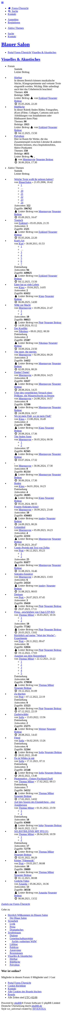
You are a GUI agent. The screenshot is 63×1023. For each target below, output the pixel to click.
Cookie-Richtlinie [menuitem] (17, 985)
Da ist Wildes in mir (24, 758)
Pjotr (41, 322)
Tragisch (18, 220)
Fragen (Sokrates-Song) (26, 506)
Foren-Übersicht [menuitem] (19, 8)
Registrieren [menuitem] (14, 22)
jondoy (42, 518)
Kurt (21, 243)
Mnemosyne (29, 159)
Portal (11, 52)
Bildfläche (19, 106)
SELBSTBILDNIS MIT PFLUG (31, 831)
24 (22, 202)
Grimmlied (19, 527)
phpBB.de (37, 1005)
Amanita (23, 883)
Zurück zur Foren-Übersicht (15, 904)
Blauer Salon (15, 44)
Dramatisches (16, 929)
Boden (17, 483)
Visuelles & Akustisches (20, 59)
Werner (42, 729)
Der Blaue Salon (18, 918)
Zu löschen (20, 693)
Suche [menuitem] (14, 11)
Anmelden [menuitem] (13, 19)
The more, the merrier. (25, 351)
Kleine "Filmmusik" (24, 860)
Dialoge (14, 935)
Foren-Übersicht (22, 982)
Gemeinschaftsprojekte (21, 938)
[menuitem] (12, 14)
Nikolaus (23, 331)
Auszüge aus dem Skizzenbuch (30, 655)
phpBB (18, 1003)
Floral (17, 737)
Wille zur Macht (22, 305)
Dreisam (18, 594)
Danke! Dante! (21, 372)
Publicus (14, 947)
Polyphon (19, 136)
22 (22, 196)
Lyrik (12, 923)
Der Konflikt (20, 328)
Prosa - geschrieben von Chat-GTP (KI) (34, 612)
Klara (21, 287)
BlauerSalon (25, 182)
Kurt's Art (19, 240)
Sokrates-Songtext (23, 574)
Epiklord (43, 98)
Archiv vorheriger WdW (24, 941)
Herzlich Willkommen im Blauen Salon (28, 915)
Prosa (12, 926)
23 (22, 199)
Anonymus (15, 950)
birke (41, 825)
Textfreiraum (14, 932)
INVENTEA (39, 1008)
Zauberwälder (21, 714)
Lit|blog (14, 944)
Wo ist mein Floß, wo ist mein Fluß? (32, 416)
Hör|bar (18, 77)
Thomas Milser (26, 615)
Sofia (21, 717)
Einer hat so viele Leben (26, 284)
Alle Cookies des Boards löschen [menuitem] (25, 991)
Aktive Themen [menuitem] (16, 28)
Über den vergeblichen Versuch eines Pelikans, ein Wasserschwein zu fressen (34, 394)
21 (22, 193)
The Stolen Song (22, 436)
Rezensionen (16, 953)
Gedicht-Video (21, 881)
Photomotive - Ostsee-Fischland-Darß (33, 778)
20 (22, 191)
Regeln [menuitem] (11, 994)
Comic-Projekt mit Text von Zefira (31, 547)
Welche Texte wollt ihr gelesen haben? (33, 179)
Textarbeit (13, 921)
